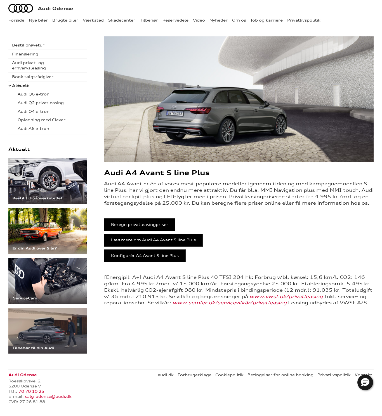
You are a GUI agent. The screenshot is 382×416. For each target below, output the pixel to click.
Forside (16, 20)
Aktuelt (20, 85)
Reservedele (175, 20)
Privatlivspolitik (303, 20)
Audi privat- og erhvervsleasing (29, 65)
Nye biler (38, 20)
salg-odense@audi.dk (48, 396)
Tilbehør (149, 20)
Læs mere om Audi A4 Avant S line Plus (153, 240)
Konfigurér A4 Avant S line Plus (145, 255)
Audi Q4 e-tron (33, 111)
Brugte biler (65, 20)
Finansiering (25, 54)
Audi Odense (55, 8)
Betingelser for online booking (280, 375)
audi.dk (166, 375)
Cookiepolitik (229, 375)
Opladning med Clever (41, 120)
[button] (365, 382)
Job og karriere (267, 20)
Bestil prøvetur (28, 45)
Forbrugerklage (194, 375)
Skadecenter (121, 20)
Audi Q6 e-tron (33, 94)
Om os (239, 20)
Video (199, 20)
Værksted (93, 20)
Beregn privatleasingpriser (139, 224)
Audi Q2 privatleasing (41, 103)
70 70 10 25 (31, 391)
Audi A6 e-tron (33, 128)
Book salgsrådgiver (32, 76)
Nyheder (218, 20)
